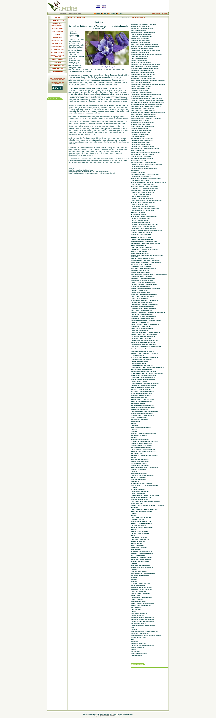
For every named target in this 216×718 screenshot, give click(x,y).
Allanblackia (135, 170)
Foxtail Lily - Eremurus (138, 477)
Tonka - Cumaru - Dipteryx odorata (142, 154)
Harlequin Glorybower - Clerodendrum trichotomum (148, 312)
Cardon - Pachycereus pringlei (141, 605)
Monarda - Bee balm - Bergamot (141, 393)
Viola (132, 639)
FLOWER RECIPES (57, 52)
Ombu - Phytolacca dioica (139, 330)
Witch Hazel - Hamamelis (139, 547)
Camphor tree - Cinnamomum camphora (144, 340)
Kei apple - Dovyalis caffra (139, 128)
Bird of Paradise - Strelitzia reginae (142, 603)
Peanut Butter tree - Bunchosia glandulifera (145, 50)
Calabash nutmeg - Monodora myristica (144, 168)
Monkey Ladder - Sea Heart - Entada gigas (144, 357)
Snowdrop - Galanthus (138, 643)
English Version (128, 714)
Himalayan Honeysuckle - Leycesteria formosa (146, 320)
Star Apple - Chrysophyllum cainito (142, 146)
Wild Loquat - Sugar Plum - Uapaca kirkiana (145, 152)
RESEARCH (57, 63)
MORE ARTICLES (57, 69)
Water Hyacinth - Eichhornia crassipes (143, 371)
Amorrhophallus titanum (139, 653)
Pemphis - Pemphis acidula (140, 134)
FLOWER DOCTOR (57, 49)
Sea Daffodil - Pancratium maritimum (143, 336)
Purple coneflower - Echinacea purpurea (144, 509)
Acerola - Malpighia (137, 355)
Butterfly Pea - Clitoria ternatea (141, 326)
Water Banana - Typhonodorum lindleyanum (145, 243)
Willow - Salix (135, 595)
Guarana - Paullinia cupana (140, 52)
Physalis (133, 423)
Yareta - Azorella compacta (139, 439)
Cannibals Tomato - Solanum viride (142, 210)
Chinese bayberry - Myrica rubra (141, 156)
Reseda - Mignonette (138, 403)
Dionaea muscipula (137, 647)
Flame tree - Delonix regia (139, 90)
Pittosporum (135, 481)
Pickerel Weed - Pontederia (139, 461)
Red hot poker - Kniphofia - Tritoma (142, 399)
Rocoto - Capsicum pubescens (141, 34)
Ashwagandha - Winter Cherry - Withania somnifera (148, 84)
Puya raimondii (136, 609)
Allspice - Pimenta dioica (139, 60)
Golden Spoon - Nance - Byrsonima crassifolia (146, 54)
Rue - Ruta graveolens (138, 479)
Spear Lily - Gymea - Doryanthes (141, 338)
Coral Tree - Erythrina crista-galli (141, 511)
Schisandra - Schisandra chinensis (142, 391)
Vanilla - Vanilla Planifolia (139, 417)
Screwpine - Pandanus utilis (140, 270)
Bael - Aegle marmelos (138, 30)
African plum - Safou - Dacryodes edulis (144, 216)
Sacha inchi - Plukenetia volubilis (142, 280)
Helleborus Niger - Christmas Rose (142, 621)
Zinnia (133, 535)
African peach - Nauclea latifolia (141, 96)
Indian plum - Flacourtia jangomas (142, 72)
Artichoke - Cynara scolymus (140, 583)
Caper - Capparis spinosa (139, 361)
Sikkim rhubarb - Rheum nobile (141, 401)
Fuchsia (133, 611)
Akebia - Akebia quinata (139, 381)
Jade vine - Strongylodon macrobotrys (143, 433)
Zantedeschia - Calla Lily (139, 623)
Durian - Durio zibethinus (139, 298)
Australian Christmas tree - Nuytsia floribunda (146, 178)
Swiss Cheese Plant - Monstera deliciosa (144, 224)
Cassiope (134, 471)
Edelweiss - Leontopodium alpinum (142, 619)
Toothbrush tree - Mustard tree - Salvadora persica (147, 102)
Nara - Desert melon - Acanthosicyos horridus (146, 106)
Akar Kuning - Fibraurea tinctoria (142, 70)
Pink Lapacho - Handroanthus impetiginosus (146, 94)
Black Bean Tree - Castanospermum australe (145, 64)
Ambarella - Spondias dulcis (140, 40)
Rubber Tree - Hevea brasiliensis (141, 276)
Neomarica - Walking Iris (139, 397)
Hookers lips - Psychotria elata (141, 234)
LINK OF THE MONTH (57, 66)
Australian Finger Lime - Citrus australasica (145, 260)
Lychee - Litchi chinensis (139, 204)
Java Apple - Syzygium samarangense (143, 268)
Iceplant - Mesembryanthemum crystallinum (145, 288)
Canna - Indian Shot (137, 545)
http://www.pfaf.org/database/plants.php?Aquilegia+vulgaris (88, 171)
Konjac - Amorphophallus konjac (142, 239)
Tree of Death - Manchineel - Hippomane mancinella (148, 80)
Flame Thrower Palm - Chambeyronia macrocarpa (147, 100)
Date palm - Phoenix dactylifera (141, 589)
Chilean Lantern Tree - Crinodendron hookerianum (147, 367)
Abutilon (134, 563)
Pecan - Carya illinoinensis (139, 56)
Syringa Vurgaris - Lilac (138, 637)
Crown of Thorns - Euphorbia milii (142, 184)
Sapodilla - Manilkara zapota (140, 142)
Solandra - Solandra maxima (140, 218)
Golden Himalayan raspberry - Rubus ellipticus (146, 98)
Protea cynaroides (137, 599)
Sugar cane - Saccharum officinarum (143, 278)
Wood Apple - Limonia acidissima (142, 158)
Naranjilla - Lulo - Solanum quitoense (143, 190)
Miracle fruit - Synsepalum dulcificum (143, 379)
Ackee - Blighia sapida (138, 214)
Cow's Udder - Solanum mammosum (143, 377)
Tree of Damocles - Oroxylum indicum (143, 114)
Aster (132, 627)
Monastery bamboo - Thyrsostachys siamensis (146, 104)
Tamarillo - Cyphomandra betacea (142, 413)
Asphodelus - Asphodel (139, 613)
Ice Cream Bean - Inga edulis (140, 124)
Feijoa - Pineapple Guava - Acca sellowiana (145, 467)
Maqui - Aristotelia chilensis (140, 253)
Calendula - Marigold (138, 541)
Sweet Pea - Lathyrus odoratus (141, 565)
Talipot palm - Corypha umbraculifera (143, 116)
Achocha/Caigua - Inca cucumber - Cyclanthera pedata (149, 274)
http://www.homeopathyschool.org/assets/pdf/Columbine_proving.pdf (91, 173)
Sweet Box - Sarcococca (139, 473)
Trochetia (134, 437)
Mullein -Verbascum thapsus (140, 286)
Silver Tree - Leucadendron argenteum (143, 316)
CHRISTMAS (57, 37)
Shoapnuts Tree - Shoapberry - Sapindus (144, 353)
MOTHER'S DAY (57, 43)
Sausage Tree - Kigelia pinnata (141, 447)
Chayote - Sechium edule (139, 290)
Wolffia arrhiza (135, 607)
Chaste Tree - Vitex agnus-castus (142, 365)
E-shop (121, 13)
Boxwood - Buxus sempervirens (141, 523)
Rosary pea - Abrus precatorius (141, 36)
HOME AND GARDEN (57, 21)
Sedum (133, 457)
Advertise (100, 714)
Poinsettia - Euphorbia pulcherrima (142, 645)
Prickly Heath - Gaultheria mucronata (143, 206)
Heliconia (134, 629)
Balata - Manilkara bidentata (140, 166)
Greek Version (117, 714)
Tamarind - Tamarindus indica (140, 395)
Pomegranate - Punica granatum (141, 597)
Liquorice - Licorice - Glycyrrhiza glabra (144, 284)
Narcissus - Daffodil (137, 519)
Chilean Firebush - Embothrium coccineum (145, 383)
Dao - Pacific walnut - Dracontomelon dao (144, 44)
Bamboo (134, 579)
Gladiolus (134, 581)
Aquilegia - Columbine (138, 469)
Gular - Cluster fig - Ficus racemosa (142, 126)
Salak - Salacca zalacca (138, 245)
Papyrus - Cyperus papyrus (140, 533)
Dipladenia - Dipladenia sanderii (141, 587)
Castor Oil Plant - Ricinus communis (143, 449)
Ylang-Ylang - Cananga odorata (141, 483)
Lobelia (133, 515)
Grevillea (134, 431)
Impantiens (134, 641)
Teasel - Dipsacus (136, 503)
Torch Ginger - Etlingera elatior (141, 497)
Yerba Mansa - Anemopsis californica (143, 78)
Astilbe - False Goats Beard (140, 465)
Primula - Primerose (137, 615)
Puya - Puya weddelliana (139, 58)
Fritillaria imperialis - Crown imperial (143, 625)
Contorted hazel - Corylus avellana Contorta (145, 495)
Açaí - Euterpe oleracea (138, 160)
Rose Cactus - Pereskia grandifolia (142, 296)
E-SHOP (57, 18)
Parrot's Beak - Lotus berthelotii (141, 369)
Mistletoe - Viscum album (139, 499)
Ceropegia (134, 425)
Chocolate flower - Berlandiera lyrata (143, 226)
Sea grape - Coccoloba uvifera (141, 194)
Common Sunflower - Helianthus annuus (144, 631)
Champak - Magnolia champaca (141, 232)
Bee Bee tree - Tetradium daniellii (142, 28)
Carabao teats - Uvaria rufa (139, 38)
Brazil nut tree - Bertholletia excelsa (142, 192)
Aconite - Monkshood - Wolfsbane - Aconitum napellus (149, 182)
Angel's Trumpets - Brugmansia (141, 443)
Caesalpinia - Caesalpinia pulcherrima (143, 385)
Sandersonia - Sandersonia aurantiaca (143, 228)
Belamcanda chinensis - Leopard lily (143, 407)
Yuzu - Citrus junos (137, 150)
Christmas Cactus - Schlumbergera (142, 475)
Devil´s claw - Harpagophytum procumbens (145, 501)
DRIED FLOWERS (57, 28)
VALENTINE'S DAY (57, 40)
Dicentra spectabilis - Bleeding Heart (143, 617)
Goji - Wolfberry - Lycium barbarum (142, 415)
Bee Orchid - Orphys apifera (140, 633)
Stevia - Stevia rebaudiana (139, 419)
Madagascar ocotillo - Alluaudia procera (144, 241)
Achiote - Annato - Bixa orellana (141, 445)
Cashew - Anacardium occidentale (142, 198)
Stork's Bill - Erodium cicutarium (141, 130)
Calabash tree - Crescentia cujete (142, 48)
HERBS (57, 34)
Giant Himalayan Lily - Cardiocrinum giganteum (146, 200)
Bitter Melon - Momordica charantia (142, 351)
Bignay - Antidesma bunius (140, 196)
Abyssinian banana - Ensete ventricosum (144, 186)
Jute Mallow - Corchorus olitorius (142, 138)
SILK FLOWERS (57, 31)
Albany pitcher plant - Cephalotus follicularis (145, 118)
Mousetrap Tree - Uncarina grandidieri (143, 24)
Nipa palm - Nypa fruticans (139, 120)
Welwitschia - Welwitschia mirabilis (142, 387)
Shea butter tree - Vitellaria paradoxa (143, 110)
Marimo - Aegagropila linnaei (140, 272)
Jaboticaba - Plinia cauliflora (140, 42)
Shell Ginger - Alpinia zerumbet (141, 310)
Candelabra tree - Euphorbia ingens (142, 108)
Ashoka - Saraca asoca (138, 212)
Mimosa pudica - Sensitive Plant (141, 521)
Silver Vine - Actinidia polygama (141, 76)
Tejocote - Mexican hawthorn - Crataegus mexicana (148, 112)
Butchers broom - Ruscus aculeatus (143, 573)
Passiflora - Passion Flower (140, 539)
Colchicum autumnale (138, 601)
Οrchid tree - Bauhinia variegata (141, 92)
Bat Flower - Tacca (137, 453)
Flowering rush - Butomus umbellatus (143, 344)
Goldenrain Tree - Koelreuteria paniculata (144, 188)
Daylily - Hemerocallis (138, 493)
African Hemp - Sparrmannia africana (143, 202)
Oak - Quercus (135, 549)
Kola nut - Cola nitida (138, 172)
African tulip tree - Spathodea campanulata (145, 441)
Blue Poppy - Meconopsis (139, 409)
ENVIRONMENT (57, 60)
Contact (112, 13)
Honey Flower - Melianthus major (142, 328)
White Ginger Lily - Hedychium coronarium (145, 148)
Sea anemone (135, 651)
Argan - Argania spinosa (139, 463)
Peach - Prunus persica (138, 591)
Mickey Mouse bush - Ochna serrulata (143, 375)
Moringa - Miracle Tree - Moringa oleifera (144, 334)
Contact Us (108, 714)
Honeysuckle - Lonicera (138, 537)
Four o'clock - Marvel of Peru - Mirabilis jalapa (146, 346)
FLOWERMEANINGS (57, 46)
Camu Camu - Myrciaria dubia (140, 132)
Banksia (133, 649)
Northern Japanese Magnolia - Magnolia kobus (146, 230)
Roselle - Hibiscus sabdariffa (140, 292)
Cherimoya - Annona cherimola (141, 359)
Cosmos (133, 529)
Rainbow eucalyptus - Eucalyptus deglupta (145, 174)
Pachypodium (135, 421)
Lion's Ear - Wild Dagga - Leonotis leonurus (145, 332)
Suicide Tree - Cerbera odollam (141, 237)
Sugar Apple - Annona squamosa (142, 140)
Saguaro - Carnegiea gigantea (140, 389)
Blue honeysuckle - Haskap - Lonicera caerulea (146, 164)
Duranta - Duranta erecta (139, 251)
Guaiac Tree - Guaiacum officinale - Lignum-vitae (147, 373)
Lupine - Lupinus (136, 543)
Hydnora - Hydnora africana (140, 459)
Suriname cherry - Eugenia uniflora (142, 258)
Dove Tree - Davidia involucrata (141, 82)
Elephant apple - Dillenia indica (141, 176)
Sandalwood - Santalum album (141, 62)
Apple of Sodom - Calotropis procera (143, 74)
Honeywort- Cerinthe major (140, 180)
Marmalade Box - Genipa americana (142, 122)
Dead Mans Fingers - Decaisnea (141, 349)
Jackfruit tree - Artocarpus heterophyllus (144, 300)
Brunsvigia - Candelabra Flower (141, 551)
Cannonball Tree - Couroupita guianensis (144, 411)
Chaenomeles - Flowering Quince (142, 567)
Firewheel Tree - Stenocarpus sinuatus (143, 451)
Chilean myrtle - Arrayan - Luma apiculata (144, 304)
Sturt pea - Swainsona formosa (141, 427)
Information (92, 714)
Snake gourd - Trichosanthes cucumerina (144, 455)
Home (98, 13)
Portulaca (134, 513)
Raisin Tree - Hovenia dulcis (140, 322)
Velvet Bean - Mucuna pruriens (141, 266)
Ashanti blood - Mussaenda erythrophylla (144, 249)
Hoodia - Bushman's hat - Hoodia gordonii (145, 208)
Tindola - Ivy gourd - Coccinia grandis (143, 162)
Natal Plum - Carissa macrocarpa (141, 247)
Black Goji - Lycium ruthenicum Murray (144, 294)
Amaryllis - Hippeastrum (139, 571)
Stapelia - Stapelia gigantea (140, 220)
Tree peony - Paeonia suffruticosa (142, 553)
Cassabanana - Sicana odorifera (141, 302)
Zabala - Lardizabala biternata (140, 86)
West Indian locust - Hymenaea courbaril (144, 66)
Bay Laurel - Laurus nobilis (140, 575)
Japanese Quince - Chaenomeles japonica (145, 46)
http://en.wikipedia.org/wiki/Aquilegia (80, 170)
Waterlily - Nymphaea (138, 489)
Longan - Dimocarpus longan (140, 88)
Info (105, 13)
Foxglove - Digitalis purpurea (140, 222)
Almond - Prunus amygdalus (140, 593)
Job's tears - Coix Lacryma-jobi (141, 264)
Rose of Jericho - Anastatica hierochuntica (145, 485)
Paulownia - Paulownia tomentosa (142, 405)
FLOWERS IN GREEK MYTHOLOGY (57, 56)
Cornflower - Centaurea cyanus (141, 557)
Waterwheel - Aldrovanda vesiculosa (143, 342)
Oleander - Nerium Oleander (140, 561)
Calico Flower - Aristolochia (140, 491)
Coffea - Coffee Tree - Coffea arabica (143, 282)
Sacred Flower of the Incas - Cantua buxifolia (146, 262)
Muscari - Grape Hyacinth (139, 531)
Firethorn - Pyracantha (138, 525)
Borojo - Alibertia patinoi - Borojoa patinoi (145, 324)
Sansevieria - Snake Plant (139, 435)
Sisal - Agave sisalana (138, 136)
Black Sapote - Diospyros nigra (141, 144)
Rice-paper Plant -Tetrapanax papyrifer (143, 308)
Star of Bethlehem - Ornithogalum (142, 527)
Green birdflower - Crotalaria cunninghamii (145, 68)
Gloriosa (134, 577)
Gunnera (134, 487)
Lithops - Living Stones (138, 363)
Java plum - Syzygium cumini (140, 26)
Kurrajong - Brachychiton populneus (143, 306)
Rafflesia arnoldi (136, 655)
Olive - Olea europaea (138, 555)
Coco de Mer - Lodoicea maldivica (142, 314)
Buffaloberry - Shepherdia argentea (142, 318)
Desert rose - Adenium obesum (141, 559)
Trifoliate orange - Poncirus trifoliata (143, 32)
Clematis (134, 429)
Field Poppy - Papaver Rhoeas (141, 517)
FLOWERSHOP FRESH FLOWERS (57, 24)
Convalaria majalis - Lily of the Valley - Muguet (146, 635)
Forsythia (134, 569)
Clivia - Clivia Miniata (138, 585)
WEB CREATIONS (57, 72)
